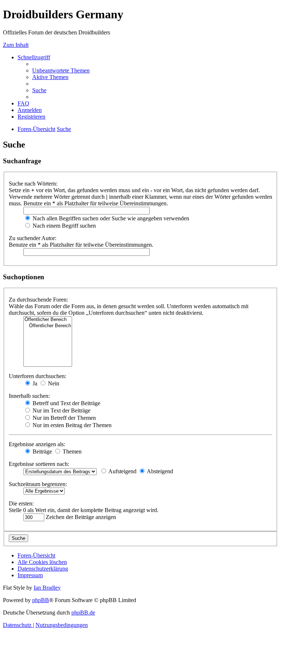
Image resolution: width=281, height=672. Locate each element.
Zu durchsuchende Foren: (38, 299)
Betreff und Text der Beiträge (65, 403)
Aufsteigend (121, 471)
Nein (52, 383)
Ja (34, 383)
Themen (71, 451)
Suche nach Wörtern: (33, 183)
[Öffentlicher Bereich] (48, 320)
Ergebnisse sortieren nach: (39, 464)
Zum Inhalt (16, 45)
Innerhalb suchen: (29, 396)
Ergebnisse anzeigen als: (37, 444)
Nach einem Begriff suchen (63, 226)
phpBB (40, 600)
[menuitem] (61, 70)
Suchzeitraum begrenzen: (38, 484)
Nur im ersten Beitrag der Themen (71, 425)
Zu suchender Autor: (32, 238)
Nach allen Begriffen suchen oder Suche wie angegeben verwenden (110, 218)
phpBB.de (83, 612)
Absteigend (159, 471)
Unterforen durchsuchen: (37, 376)
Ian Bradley (47, 588)
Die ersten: (21, 503)
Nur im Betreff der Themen (63, 418)
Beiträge (41, 451)
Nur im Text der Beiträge (60, 410)
